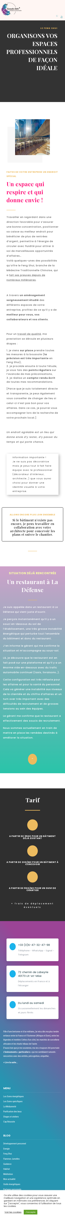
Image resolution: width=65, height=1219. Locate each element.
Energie (6, 1148)
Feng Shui (7, 1153)
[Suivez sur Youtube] (27, 1073)
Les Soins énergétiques (13, 1096)
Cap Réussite (9, 1121)
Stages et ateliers (11, 1116)
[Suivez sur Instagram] (16, 1073)
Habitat (6, 1169)
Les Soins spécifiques (13, 1101)
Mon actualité (9, 1179)
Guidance (7, 1164)
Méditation (8, 1174)
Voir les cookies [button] (13, 1212)
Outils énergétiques (11, 1184)
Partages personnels (12, 1189)
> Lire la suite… (10, 1062)
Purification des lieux (12, 1111)
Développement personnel (14, 1143)
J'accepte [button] (31, 1212)
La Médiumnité (9, 1106)
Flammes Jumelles (11, 1158)
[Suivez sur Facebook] (5, 1073)
